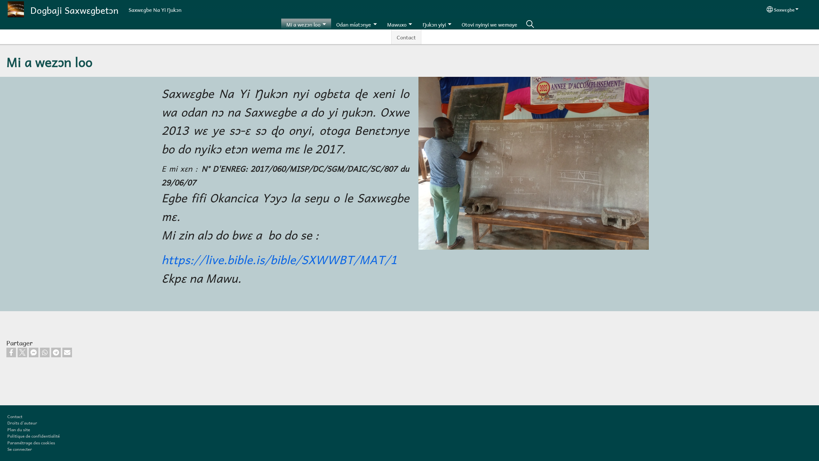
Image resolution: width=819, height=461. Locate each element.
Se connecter (19, 448)
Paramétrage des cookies (31, 442)
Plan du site (18, 429)
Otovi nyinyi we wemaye (489, 24)
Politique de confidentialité (33, 435)
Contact (406, 37)
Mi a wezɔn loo (303, 24)
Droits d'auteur (22, 422)
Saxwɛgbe (784, 9)
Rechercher (530, 24)
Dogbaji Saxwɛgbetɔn (74, 9)
